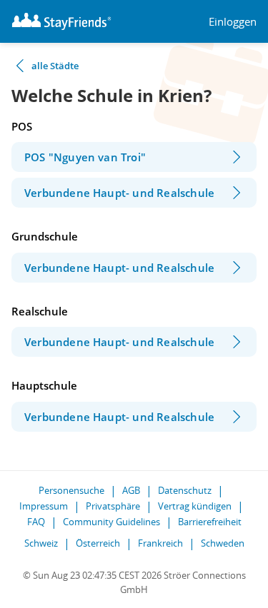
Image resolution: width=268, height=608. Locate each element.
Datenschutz (185, 490)
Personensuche (71, 490)
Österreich (98, 543)
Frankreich (160, 543)
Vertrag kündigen (195, 506)
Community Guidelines (111, 521)
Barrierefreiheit (210, 521)
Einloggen (233, 21)
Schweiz (41, 543)
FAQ (36, 521)
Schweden (222, 543)
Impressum (43, 506)
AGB (131, 490)
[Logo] (61, 21)
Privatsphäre (113, 506)
